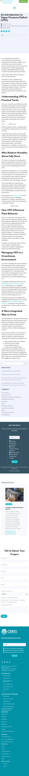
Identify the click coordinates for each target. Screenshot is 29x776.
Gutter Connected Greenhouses (7, 681)
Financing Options (6, 756)
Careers (5, 766)
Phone (2, 578)
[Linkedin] (4, 31)
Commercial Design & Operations (19, 26)
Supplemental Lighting (8, 706)
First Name (4, 558)
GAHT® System (6, 701)
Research (3, 716)
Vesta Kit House (14, 600)
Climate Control (7, 26)
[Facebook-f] (2, 662)
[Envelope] (9, 31)
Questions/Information (6, 605)
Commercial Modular (8, 684)
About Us (5, 763)
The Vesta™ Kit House (6, 710)
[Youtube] (5, 662)
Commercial (4, 714)
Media (3, 748)
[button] (14, 7)
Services (4, 602)
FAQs (3, 758)
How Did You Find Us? (6, 591)
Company (3, 571)
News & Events (15, 452)
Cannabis (3, 729)
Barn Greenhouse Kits (8, 686)
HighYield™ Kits (6, 678)
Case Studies (9, 504)
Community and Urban (6, 726)
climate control (17, 195)
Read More (10, 532)
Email (2, 584)
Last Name (4, 564)
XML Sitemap (4, 670)
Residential (4, 719)
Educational (4, 721)
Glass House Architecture (7, 708)
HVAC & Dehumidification (9, 703)
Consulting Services (6, 736)
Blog (3, 746)
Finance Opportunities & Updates (14, 449)
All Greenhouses (7, 675)
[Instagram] (9, 662)
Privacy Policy (11, 670)
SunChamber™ (6, 689)
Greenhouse (5, 600)
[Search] (25, 363)
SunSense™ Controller (8, 698)
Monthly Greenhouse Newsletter (12, 443)
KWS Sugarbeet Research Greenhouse (11, 374)
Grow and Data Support (7, 741)
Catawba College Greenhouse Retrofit (11, 371)
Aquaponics (4, 724)
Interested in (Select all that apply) (9, 597)
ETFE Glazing (6, 696)
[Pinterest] (7, 662)
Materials (22, 600)
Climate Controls (12, 602)
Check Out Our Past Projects (7, 731)
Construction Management (8, 739)
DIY (4, 691)
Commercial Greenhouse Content (13, 456)
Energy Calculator (6, 751)
